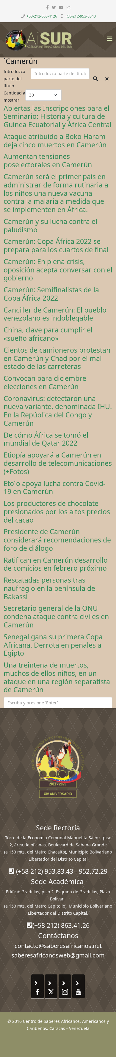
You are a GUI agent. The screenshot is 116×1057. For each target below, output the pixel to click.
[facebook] (47, 7)
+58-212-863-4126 (41, 16)
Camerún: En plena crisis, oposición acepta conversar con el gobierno (58, 270)
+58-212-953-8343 (80, 16)
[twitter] (54, 7)
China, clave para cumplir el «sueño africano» (48, 334)
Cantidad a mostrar (14, 96)
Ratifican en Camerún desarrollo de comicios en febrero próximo (56, 564)
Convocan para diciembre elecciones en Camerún (45, 382)
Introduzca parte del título (14, 79)
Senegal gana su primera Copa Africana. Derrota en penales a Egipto (53, 645)
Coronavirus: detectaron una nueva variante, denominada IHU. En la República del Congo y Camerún (58, 411)
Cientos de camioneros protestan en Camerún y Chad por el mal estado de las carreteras (57, 358)
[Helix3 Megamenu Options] (108, 37)
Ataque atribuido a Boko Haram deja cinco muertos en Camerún (55, 140)
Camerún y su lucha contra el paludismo (50, 225)
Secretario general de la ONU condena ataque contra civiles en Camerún (56, 616)
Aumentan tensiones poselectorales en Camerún (48, 160)
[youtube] (61, 7)
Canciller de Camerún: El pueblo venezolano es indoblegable (55, 314)
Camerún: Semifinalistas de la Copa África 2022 (51, 294)
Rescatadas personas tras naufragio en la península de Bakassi (49, 588)
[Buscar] (95, 78)
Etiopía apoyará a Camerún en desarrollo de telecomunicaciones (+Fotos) (58, 463)
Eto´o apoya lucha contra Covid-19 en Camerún (54, 487)
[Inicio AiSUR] (58, 767)
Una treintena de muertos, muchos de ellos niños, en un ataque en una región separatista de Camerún (57, 677)
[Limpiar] (106, 78)
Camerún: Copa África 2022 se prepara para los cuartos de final (56, 245)
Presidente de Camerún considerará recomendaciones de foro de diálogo (57, 540)
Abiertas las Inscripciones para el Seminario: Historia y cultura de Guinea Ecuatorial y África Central (58, 116)
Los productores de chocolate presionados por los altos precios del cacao (57, 511)
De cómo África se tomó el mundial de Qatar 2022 (46, 439)
